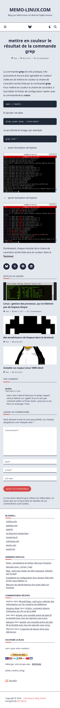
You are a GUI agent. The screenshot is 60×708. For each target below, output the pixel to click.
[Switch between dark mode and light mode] (50, 27)
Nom (7, 461)
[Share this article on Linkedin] (31, 266)
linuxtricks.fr (12, 537)
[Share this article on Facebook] (23, 266)
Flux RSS (13, 680)
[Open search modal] (55, 27)
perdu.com (11, 545)
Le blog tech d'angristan (17, 533)
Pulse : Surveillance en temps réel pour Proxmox (28, 563)
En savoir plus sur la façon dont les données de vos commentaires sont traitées (28, 501)
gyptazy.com (12, 525)
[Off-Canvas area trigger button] (5, 27)
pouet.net (10, 549)
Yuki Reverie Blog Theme (34, 698)
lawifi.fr (9, 529)
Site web (9, 478)
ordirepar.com (12, 541)
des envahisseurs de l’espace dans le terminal (28, 337)
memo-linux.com (30, 10)
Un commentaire (43, 58)
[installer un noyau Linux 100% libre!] (30, 355)
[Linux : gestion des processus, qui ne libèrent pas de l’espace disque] (30, 291)
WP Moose (22, 701)
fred (15, 58)
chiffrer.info (11, 521)
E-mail (8, 470)
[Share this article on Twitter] (15, 266)
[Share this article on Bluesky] (6, 266)
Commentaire (12, 430)
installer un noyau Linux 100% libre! (23, 367)
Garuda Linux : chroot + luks (19, 567)
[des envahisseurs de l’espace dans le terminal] (30, 325)
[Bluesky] (30, 26)
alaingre (10, 622)
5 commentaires (35, 311)
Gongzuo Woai (13, 608)
